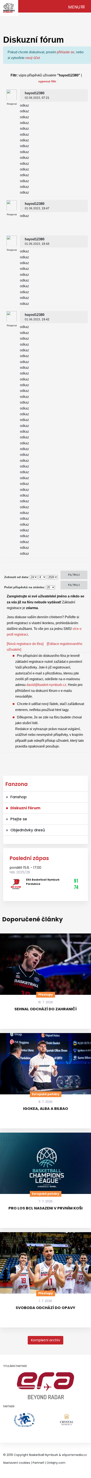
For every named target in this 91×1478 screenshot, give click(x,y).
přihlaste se (65, 52)
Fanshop (18, 797)
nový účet (32, 58)
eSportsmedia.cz (74, 1455)
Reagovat (12, 104)
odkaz (24, 105)
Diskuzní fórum (25, 808)
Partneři (38, 1463)
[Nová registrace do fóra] (25, 644)
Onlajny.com (56, 1463)
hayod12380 (34, 93)
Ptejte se (18, 819)
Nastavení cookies (16, 1463)
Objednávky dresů (27, 830)
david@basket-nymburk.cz (46, 685)
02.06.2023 (32, 97)
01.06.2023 (32, 208)
